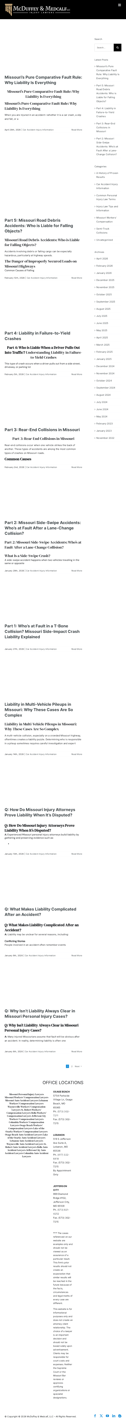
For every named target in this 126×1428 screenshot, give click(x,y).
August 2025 (103, 308)
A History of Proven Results (107, 175)
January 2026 (104, 273)
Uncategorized (104, 239)
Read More (76, 129)
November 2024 (105, 373)
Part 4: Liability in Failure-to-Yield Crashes (106, 112)
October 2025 (104, 294)
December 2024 (105, 366)
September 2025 (105, 301)
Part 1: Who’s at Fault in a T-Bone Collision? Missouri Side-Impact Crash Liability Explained (42, 631)
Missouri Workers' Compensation (106, 219)
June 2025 (102, 323)
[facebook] (95, 1415)
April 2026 (102, 258)
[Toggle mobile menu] (119, 5)
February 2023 (104, 423)
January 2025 (104, 359)
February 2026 (104, 265)
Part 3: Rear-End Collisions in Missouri (42, 429)
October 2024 (104, 380)
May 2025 (101, 330)
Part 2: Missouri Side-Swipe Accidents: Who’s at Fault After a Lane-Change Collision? (43, 528)
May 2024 (101, 416)
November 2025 (105, 287)
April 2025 (102, 337)
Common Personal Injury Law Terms (106, 197)
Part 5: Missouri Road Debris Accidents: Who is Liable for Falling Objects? (39, 225)
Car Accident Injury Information (38, 129)
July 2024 (101, 402)
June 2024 (102, 409)
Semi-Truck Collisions (102, 230)
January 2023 (104, 430)
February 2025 (104, 351)
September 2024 (105, 387)
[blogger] (119, 1415)
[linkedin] (113, 1415)
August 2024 (103, 394)
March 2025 (103, 344)
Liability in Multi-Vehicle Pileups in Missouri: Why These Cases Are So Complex (39, 709)
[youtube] (107, 1415)
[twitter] (101, 1415)
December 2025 (105, 280)
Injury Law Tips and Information (107, 208)
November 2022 (105, 437)
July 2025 (101, 315)
